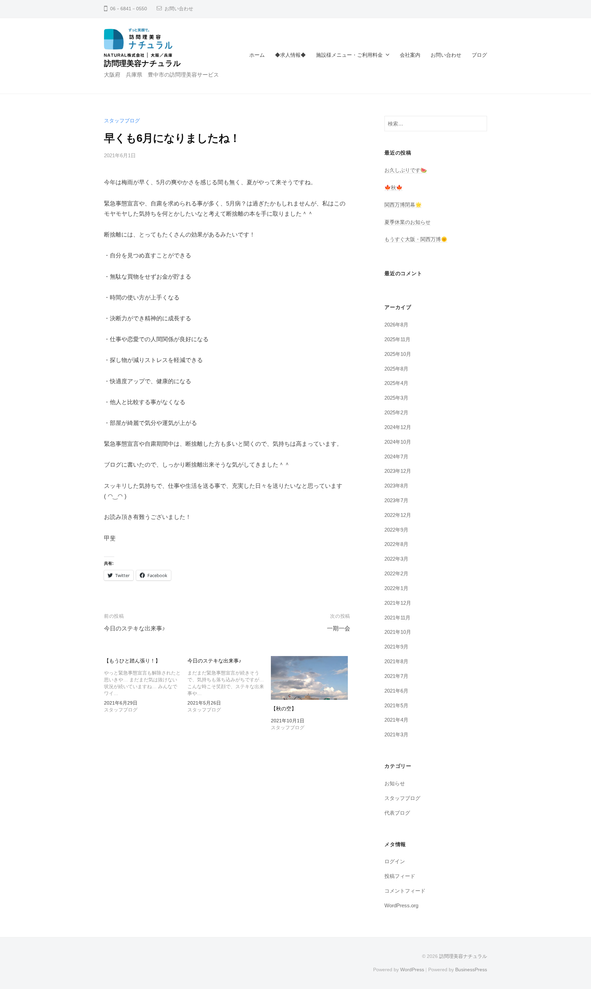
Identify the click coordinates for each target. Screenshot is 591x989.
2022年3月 (396, 559)
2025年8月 (396, 369)
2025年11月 (397, 339)
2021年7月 (396, 676)
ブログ (479, 55)
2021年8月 (396, 661)
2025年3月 (396, 398)
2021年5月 (396, 705)
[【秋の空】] (309, 678)
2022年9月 (396, 530)
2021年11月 (397, 617)
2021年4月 (396, 720)
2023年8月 (396, 486)
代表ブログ (397, 813)
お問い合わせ (179, 8)
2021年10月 (397, 632)
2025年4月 (396, 383)
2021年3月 (396, 734)
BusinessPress (471, 969)
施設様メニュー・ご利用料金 (349, 55)
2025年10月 (397, 354)
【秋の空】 (284, 708)
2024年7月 (396, 456)
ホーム (257, 55)
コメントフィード (404, 891)
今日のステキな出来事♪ (134, 628)
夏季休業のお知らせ (407, 222)
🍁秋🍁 (393, 187)
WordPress (412, 969)
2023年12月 (397, 471)
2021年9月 (396, 647)
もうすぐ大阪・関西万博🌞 (415, 239)
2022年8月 (396, 544)
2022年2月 (396, 573)
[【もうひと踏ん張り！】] (145, 686)
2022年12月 (397, 515)
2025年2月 (396, 412)
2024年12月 (397, 427)
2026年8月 (396, 325)
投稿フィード (399, 876)
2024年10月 (397, 442)
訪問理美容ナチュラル (142, 63)
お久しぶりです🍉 (405, 170)
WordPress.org (401, 905)
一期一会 (338, 628)
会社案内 (410, 55)
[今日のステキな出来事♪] (229, 686)
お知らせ (394, 783)
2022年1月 (396, 588)
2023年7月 (396, 500)
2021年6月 (396, 691)
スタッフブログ (122, 120)
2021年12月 (397, 603)
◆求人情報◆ (290, 55)
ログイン (394, 861)
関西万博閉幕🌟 (403, 205)
